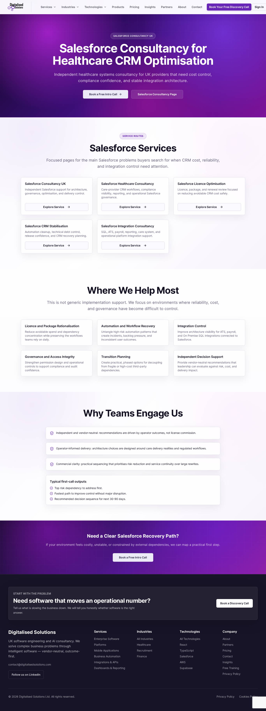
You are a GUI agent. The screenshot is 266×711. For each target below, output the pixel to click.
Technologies (94, 7)
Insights (150, 7)
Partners (167, 7)
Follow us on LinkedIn (26, 674)
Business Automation (107, 656)
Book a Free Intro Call (103, 94)
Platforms (100, 644)
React (183, 644)
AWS (183, 662)
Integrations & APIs (106, 662)
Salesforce (186, 656)
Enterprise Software (106, 638)
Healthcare (144, 644)
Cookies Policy (248, 696)
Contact (197, 7)
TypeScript (187, 650)
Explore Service (53, 207)
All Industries (145, 638)
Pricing (134, 7)
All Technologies (190, 638)
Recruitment (144, 650)
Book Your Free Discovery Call (229, 7)
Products (118, 7)
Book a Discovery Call (234, 603)
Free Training (231, 668)
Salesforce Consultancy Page (157, 94)
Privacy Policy (231, 673)
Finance (142, 656)
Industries (68, 7)
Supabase (186, 668)
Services (46, 7)
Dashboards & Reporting (109, 668)
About (182, 7)
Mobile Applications (106, 650)
